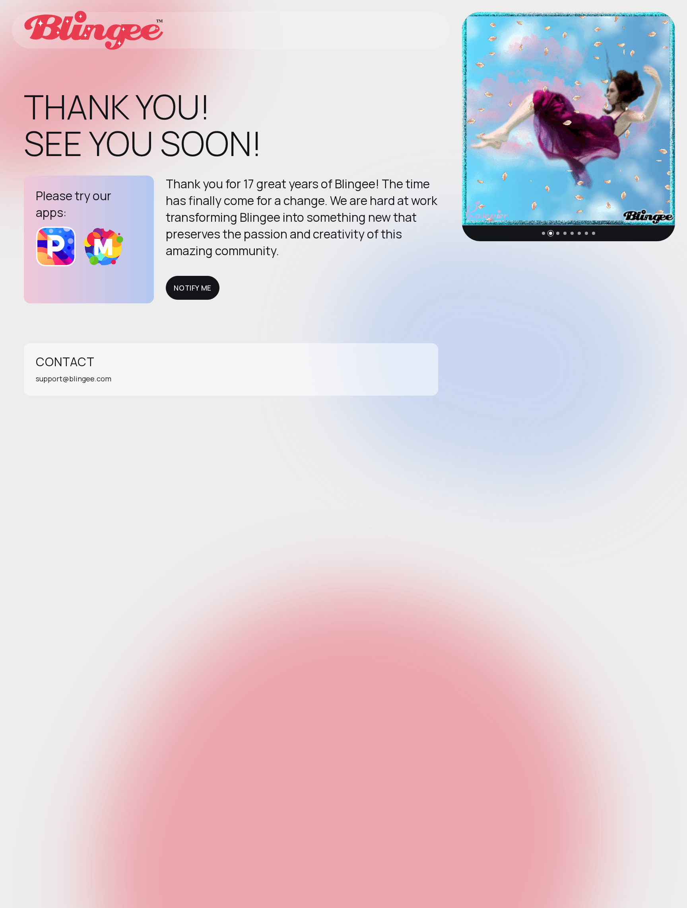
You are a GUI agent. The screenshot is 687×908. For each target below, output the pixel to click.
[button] (543, 233)
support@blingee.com (73, 378)
